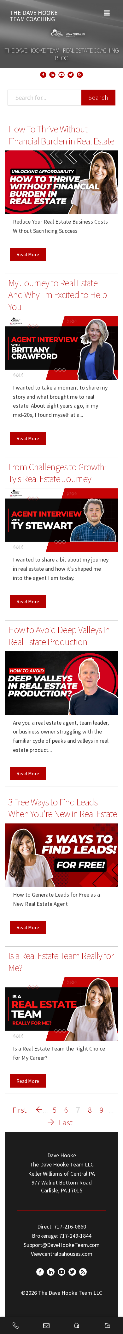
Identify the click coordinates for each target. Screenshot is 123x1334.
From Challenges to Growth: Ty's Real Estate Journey (57, 473)
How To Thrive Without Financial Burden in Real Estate (61, 135)
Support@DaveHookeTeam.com (62, 1244)
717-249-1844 (75, 1235)
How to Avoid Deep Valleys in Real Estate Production (59, 636)
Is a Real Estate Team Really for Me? (61, 962)
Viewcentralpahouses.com (61, 1253)
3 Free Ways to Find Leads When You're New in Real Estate (62, 808)
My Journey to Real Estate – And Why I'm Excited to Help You (57, 295)
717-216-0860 (70, 1226)
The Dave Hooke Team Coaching (33, 14)
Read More (27, 254)
